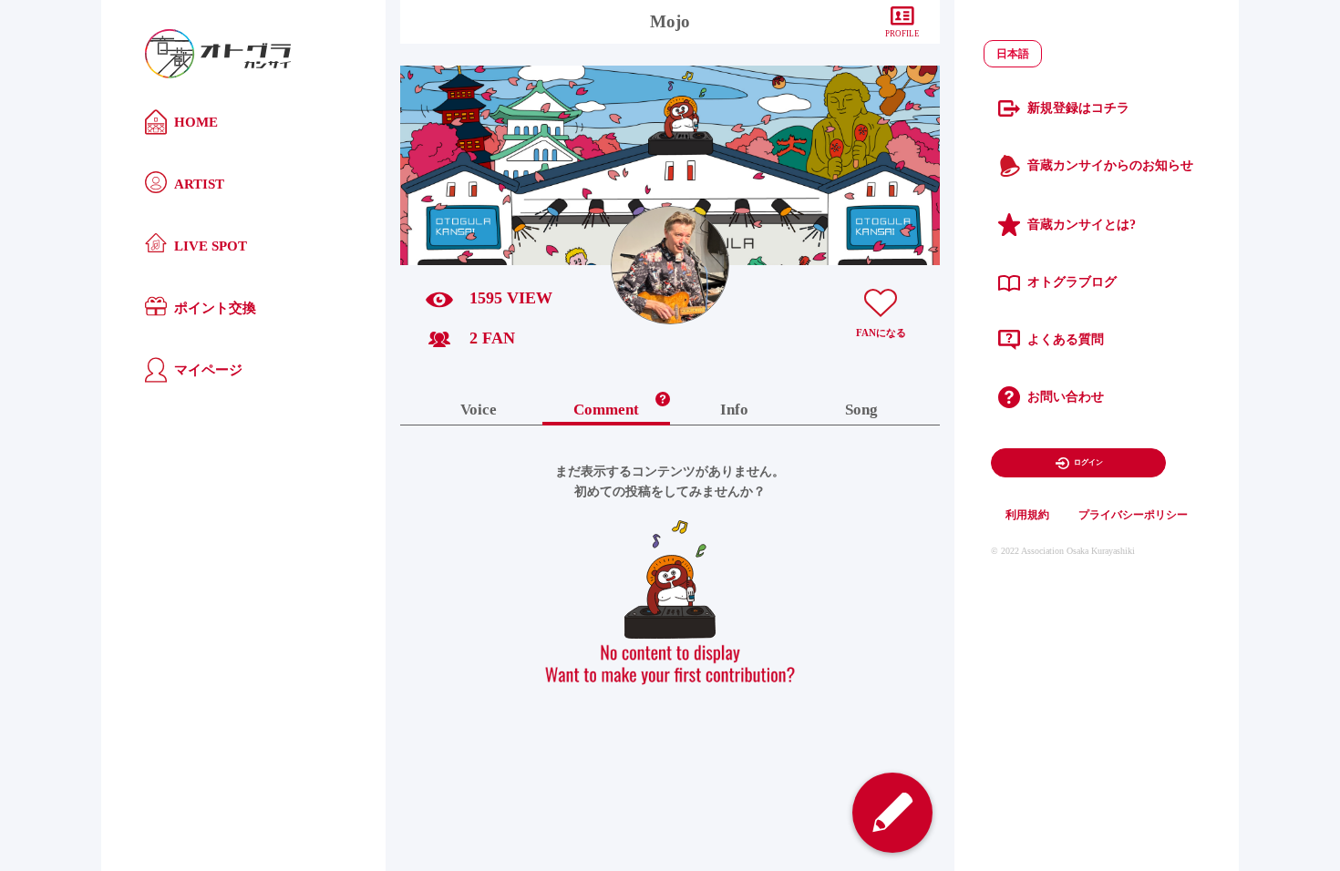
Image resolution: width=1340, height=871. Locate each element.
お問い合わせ (1065, 397)
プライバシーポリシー (1133, 514)
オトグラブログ (1072, 282)
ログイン (1088, 462)
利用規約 (1027, 514)
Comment (606, 410)
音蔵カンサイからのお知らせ (1110, 165)
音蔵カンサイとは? (1081, 224)
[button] (662, 394)
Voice (478, 410)
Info (734, 410)
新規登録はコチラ (1078, 108)
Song (861, 410)
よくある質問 (1065, 339)
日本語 (1012, 53)
